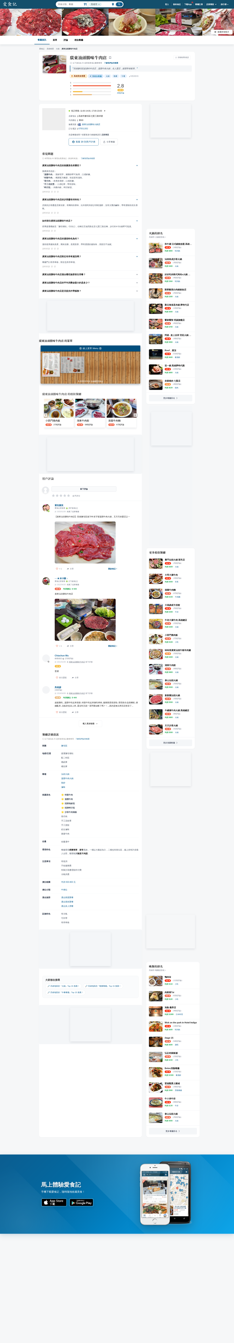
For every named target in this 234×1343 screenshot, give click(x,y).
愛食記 (42, 49)
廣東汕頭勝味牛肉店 (88, 57)
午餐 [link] (123, 76)
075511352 (83, 128)
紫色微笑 (59, 505)
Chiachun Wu (62, 655)
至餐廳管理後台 (97, 381)
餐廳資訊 (42, 40)
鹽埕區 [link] (64, 746)
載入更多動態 (88, 723)
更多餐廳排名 (169, 398)
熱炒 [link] (63, 783)
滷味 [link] (63, 787)
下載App (188, 4)
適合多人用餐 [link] (67, 906)
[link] (177, 251)
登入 (167, 4)
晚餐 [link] (115, 76)
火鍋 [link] (108, 76)
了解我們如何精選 (111, 63)
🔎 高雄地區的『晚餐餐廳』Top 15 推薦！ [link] (103, 986)
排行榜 (224, 4)
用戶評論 (48, 479)
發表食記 (177, 4)
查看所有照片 (223, 32)
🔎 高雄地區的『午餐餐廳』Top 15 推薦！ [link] (65, 992)
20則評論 (120, 93)
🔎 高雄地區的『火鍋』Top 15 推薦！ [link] (63, 986)
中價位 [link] (64, 890)
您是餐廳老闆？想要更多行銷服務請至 (89, 135)
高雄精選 (50, 49)
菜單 (55, 40)
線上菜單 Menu (90, 348)
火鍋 (57, 49)
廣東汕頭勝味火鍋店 (91, 124)
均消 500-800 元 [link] (68, 882)
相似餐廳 (78, 40)
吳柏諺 (58, 687)
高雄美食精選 (79, 76)
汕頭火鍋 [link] (65, 774)
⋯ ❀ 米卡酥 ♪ (61, 578)
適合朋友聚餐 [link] (67, 902)
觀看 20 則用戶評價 (85, 141)
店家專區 (210, 4)
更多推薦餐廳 (169, 743)
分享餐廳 (111, 142)
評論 (66, 40)
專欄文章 (199, 4)
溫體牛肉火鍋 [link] (67, 778)
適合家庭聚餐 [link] (67, 897)
